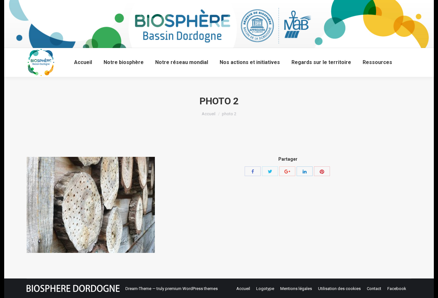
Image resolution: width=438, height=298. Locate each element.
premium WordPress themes (191, 288)
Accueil (208, 113)
